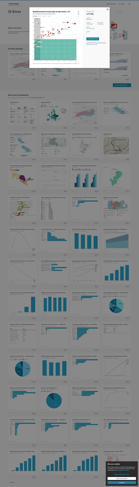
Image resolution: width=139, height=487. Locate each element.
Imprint (118, 470)
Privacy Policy (125, 470)
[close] (107, 9)
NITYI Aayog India (90, 28)
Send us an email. (93, 44)
